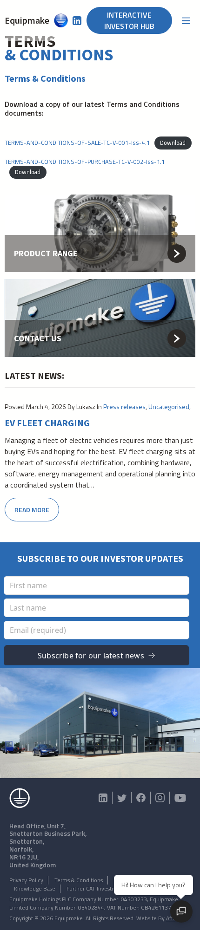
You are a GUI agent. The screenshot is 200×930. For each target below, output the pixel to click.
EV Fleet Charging (47, 423)
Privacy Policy (26, 880)
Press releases (124, 406)
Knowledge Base (34, 888)
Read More (31, 509)
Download (173, 142)
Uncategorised (168, 406)
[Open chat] (181, 911)
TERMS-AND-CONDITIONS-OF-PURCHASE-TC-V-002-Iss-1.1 (85, 161)
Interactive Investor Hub (129, 20)
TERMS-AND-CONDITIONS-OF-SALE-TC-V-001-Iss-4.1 (77, 142)
